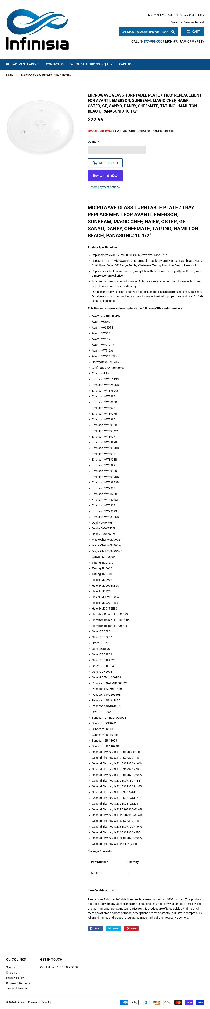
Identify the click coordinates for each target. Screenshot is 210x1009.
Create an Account (194, 22)
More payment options (105, 187)
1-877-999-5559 (152, 41)
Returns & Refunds (18, 983)
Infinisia (19, 1002)
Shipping (11, 972)
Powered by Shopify (39, 1002)
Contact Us (55, 64)
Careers (125, 64)
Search (10, 967)
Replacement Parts (21, 64)
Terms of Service (16, 988)
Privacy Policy (15, 977)
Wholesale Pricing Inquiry (91, 64)
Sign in (174, 22)
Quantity (93, 141)
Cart (196, 31)
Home (9, 74)
